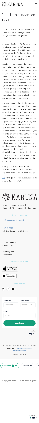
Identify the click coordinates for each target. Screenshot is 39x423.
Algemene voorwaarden (24, 348)
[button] (36, 4)
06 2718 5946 (7, 228)
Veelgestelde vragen (19, 350)
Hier (3, 178)
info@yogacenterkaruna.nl (13, 220)
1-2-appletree (22, 354)
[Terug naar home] (12, 4)
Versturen (19, 323)
